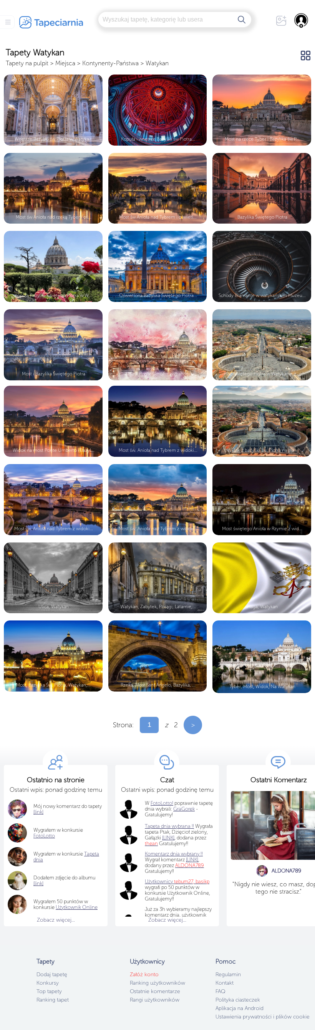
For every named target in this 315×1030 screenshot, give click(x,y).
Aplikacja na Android (240, 1008)
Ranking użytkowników (157, 983)
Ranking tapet (52, 1000)
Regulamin (228, 974)
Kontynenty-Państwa (110, 63)
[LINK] (192, 859)
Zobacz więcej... (56, 920)
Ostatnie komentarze (155, 991)
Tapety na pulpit (27, 63)
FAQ (220, 991)
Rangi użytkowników (154, 1000)
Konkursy (47, 983)
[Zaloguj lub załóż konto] (301, 20)
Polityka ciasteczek (238, 1000)
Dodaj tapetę (51, 974)
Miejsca (65, 63)
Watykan (157, 63)
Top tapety (49, 991)
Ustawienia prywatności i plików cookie (263, 1016)
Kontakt (225, 983)
